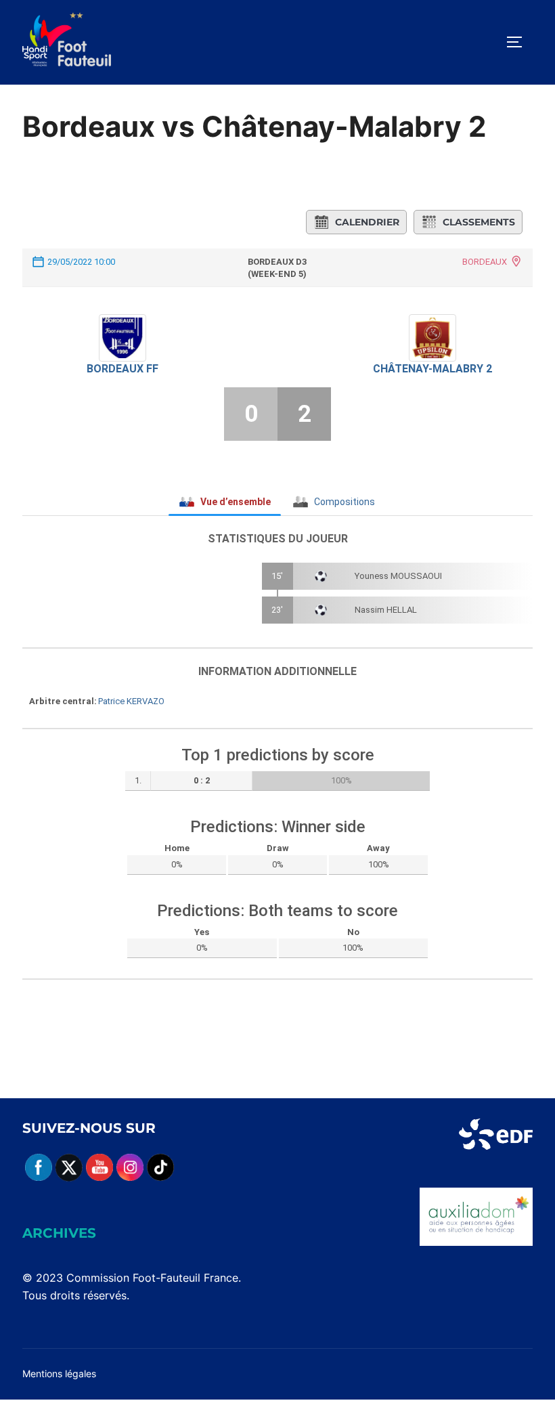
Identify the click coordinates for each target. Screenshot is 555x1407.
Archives (59, 1233)
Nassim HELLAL (386, 610)
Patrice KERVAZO (131, 701)
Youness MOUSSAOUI (398, 576)
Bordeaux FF (122, 368)
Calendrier (367, 222)
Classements (479, 222)
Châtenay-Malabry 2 (432, 368)
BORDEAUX (484, 261)
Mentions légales (59, 1373)
